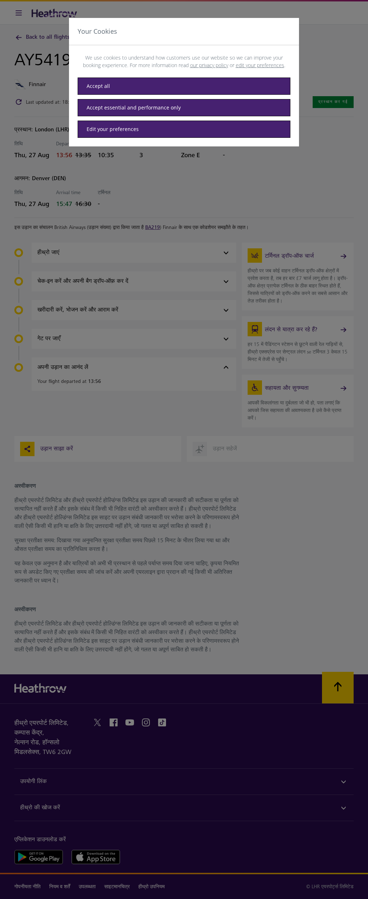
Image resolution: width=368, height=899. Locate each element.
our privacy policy (209, 65)
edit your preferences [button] (260, 65)
